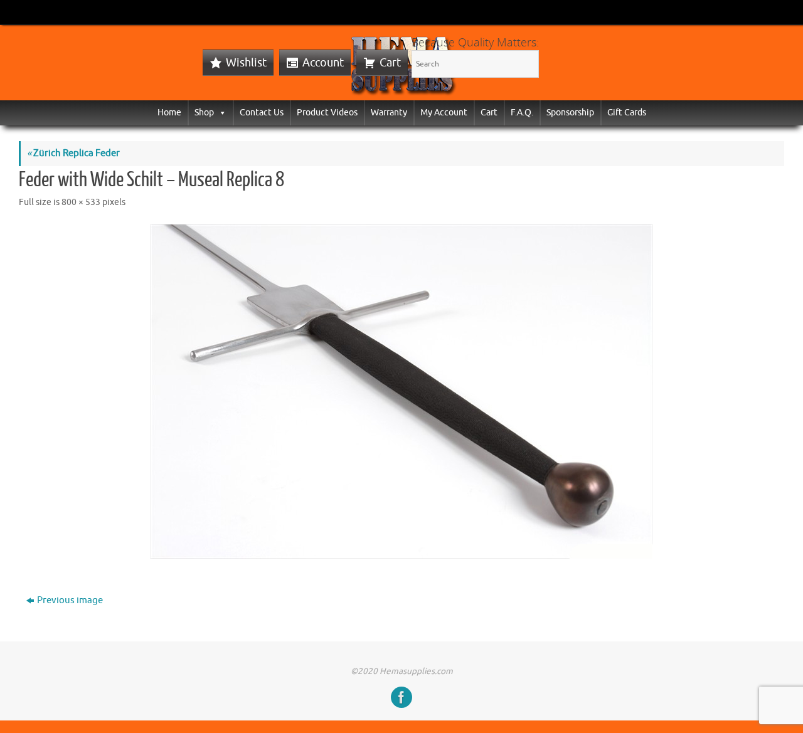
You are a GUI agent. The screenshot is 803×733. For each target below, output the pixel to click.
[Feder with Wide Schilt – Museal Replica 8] (401, 391)
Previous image (70, 600)
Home (169, 112)
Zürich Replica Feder (73, 153)
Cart (390, 63)
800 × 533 (80, 202)
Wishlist (246, 63)
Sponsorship (570, 112)
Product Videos (327, 112)
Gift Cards (626, 112)
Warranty (389, 112)
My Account (443, 112)
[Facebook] (401, 697)
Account (323, 63)
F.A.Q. (522, 112)
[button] (220, 112)
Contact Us (262, 112)
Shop (204, 112)
